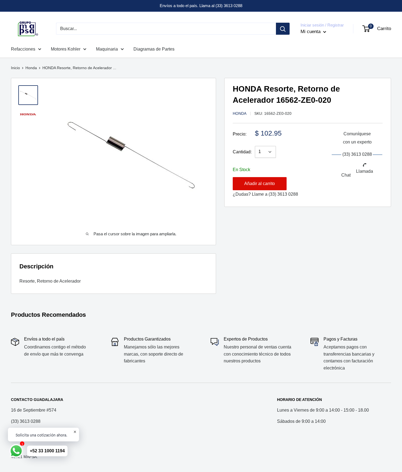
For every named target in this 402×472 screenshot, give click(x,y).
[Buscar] (283, 29)
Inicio (15, 68)
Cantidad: (242, 151)
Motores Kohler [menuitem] (65, 49)
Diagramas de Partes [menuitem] (153, 49)
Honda (31, 68)
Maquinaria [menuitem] (107, 49)
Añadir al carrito (259, 183)
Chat (346, 174)
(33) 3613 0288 (283, 194)
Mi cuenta (311, 31)
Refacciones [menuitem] (23, 49)
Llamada (364, 171)
